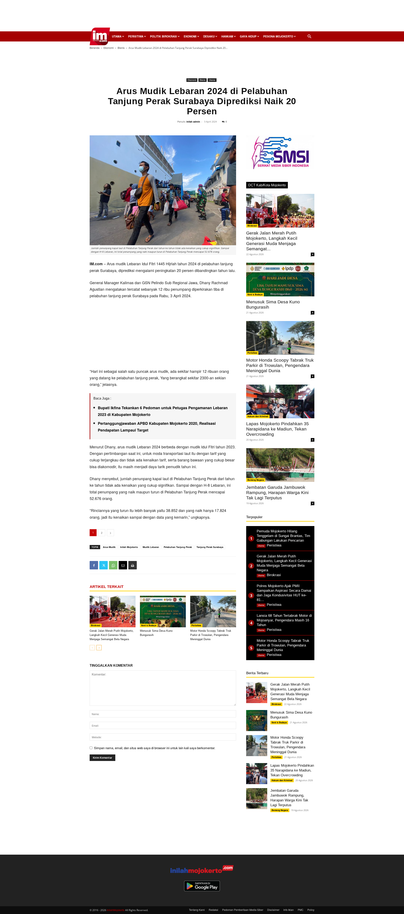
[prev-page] (92, 647)
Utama (116, 36)
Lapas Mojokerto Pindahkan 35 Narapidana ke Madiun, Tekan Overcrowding (277, 429)
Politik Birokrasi (163, 36)
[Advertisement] (202, 16)
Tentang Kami (197, 909)
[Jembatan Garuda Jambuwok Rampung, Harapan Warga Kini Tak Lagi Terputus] (280, 465)
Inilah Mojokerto (129, 547)
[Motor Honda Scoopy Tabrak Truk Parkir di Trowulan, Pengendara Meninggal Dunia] (213, 611)
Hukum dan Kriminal (257, 416)
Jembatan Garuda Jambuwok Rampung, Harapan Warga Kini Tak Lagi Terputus (277, 492)
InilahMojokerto (116, 910)
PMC (300, 909)
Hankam (227, 36)
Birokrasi (95, 625)
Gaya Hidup (248, 36)
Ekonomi (190, 36)
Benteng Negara (255, 479)
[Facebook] (94, 565)
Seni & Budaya (148, 625)
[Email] (123, 565)
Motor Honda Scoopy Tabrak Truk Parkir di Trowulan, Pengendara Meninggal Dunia (210, 635)
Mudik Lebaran (151, 547)
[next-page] (99, 647)
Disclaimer (273, 909)
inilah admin (193, 121)
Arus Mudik (109, 547)
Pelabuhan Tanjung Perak (178, 547)
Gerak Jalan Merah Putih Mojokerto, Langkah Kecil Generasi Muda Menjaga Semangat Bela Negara (112, 635)
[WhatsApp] (113, 565)
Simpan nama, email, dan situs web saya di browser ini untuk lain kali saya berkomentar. (154, 748)
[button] (309, 37)
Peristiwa (135, 36)
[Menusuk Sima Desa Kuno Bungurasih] (163, 611)
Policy (310, 909)
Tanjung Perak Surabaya (210, 547)
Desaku (209, 36)
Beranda (95, 47)
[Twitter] (103, 565)
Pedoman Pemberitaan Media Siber (242, 909)
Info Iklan (288, 909)
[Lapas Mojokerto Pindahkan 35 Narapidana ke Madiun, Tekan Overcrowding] (280, 401)
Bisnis (121, 47)
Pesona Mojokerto (278, 36)
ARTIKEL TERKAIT (107, 587)
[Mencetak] (132, 565)
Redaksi (213, 909)
